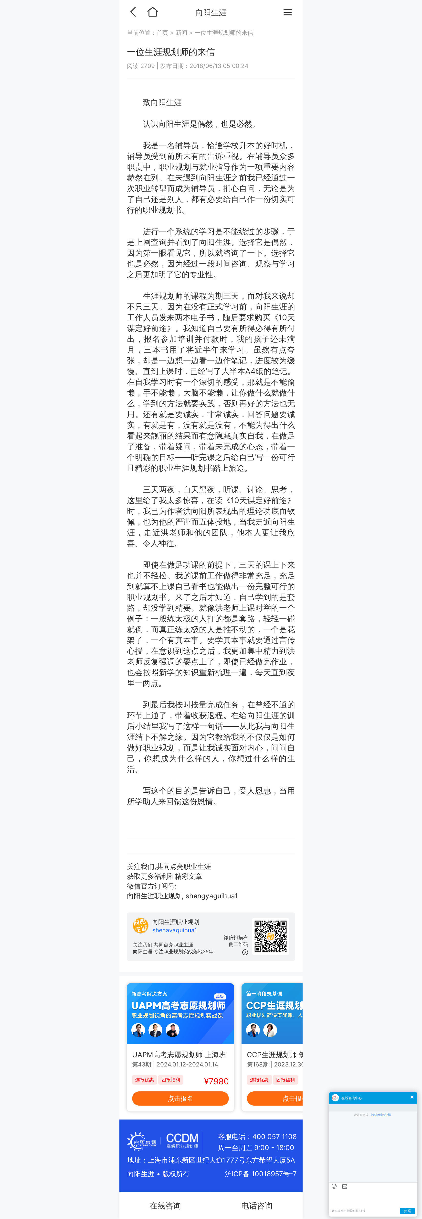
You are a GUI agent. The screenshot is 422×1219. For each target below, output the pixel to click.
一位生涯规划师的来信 (224, 32)
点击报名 (180, 1098)
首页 (163, 32)
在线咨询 (165, 1205)
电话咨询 (257, 1205)
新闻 (181, 32)
